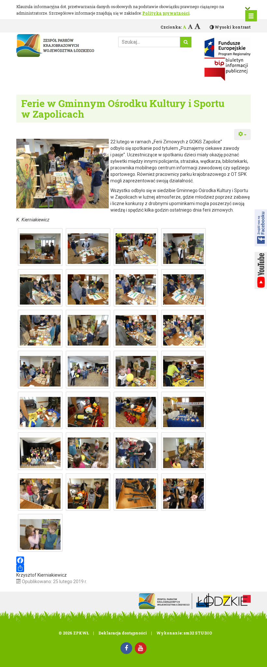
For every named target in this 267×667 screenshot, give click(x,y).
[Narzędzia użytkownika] (242, 134)
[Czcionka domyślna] (184, 27)
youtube (261, 270)
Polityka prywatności (166, 13)
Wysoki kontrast (233, 27)
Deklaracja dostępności (122, 632)
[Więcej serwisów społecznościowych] (133, 568)
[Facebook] (133, 560)
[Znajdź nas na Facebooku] (261, 227)
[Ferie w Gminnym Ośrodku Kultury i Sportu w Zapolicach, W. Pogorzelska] (183, 248)
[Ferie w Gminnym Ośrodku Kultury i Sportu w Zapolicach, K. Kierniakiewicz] (40, 248)
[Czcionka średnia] (190, 26)
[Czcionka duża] (197, 26)
